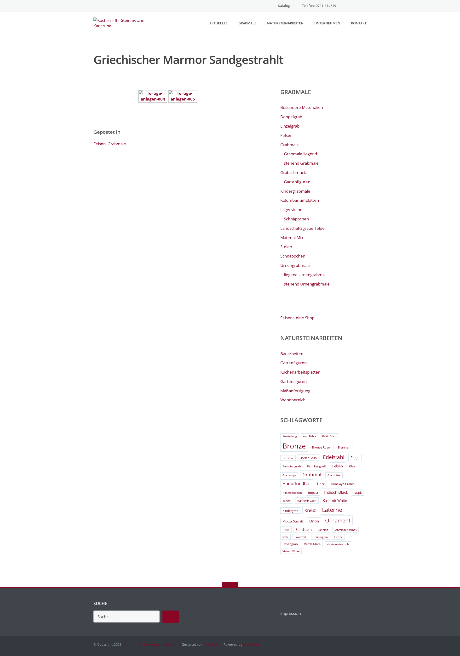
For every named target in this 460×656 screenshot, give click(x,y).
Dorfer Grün (308, 458)
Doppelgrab (291, 116)
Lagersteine (291, 209)
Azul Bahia (309, 436)
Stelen (286, 246)
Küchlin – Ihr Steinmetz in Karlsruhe (151, 644)
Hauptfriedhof (296, 483)
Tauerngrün (320, 537)
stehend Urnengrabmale (307, 284)
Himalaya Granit (342, 484)
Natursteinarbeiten (285, 23)
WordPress (250, 644)
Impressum (290, 613)
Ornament (338, 520)
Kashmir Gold (306, 501)
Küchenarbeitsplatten (300, 372)
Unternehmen (327, 23)
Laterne (332, 510)
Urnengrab (290, 544)
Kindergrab (290, 511)
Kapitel (286, 501)
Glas (352, 466)
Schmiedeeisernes (345, 530)
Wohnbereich (292, 400)
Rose (285, 529)
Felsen (99, 143)
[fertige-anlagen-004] (152, 96)
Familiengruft (316, 466)
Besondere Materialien (301, 107)
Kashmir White (335, 500)
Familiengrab (291, 466)
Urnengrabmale (295, 265)
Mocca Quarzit (292, 521)
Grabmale (247, 23)
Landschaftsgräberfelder (303, 228)
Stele (285, 537)
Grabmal (311, 474)
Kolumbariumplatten (299, 200)
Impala (313, 492)
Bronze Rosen (322, 447)
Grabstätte (334, 475)
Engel (355, 457)
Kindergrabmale (295, 191)
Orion (314, 521)
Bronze (294, 446)
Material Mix (291, 237)
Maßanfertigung (295, 390)
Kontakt (359, 23)
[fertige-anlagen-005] (182, 96)
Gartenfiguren (297, 182)
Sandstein (304, 529)
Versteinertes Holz (338, 544)
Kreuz (310, 510)
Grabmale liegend (300, 154)
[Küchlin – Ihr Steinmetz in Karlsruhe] (124, 22)
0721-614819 (326, 5)
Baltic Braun (329, 436)
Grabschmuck (293, 172)
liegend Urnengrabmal (305, 274)
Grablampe (289, 475)
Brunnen (344, 447)
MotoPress (212, 644)
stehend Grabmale (301, 163)
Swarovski (301, 537)
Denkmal (287, 458)
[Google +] (364, 6)
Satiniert (323, 530)
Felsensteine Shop (297, 317)
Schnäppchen (296, 219)
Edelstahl (333, 457)
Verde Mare (312, 544)
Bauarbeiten (291, 353)
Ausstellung (289, 436)
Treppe (338, 537)
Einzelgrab (289, 126)
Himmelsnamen (292, 492)
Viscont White (290, 551)
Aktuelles (218, 23)
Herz (321, 483)
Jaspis (358, 492)
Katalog (284, 5)
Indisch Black (336, 492)
